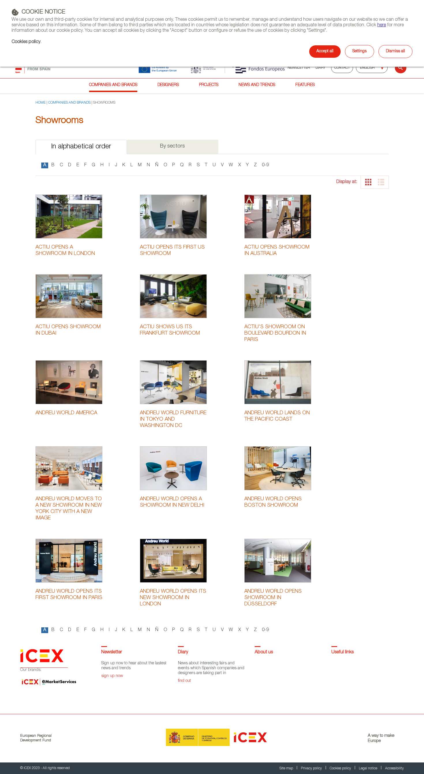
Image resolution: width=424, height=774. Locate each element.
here (381, 25)
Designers (168, 85)
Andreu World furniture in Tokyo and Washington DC (173, 419)
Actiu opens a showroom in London (65, 250)
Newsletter (111, 652)
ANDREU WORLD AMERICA (66, 413)
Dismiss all (395, 51)
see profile (68, 216)
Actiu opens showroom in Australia (276, 250)
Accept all (324, 51)
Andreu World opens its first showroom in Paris (68, 594)
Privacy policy (312, 768)
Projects (208, 85)
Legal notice (368, 768)
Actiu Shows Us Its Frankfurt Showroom (170, 330)
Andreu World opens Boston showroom (273, 502)
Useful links (342, 652)
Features (305, 85)
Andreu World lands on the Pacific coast (277, 416)
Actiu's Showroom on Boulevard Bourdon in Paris (275, 333)
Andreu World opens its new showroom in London (173, 598)
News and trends (257, 85)
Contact (342, 68)
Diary (183, 652)
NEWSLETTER (299, 68)
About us (264, 652)
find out (184, 681)
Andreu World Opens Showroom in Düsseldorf (273, 598)
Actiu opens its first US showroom (172, 250)
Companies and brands (113, 85)
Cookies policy (26, 42)
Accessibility (394, 768)
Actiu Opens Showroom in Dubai (68, 330)
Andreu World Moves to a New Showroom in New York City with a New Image (68, 509)
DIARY (320, 68)
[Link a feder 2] (211, 67)
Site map (286, 768)
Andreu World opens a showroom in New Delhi (172, 502)
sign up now (112, 676)
